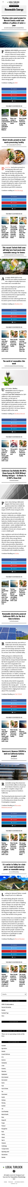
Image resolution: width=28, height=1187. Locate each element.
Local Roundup (14, 872)
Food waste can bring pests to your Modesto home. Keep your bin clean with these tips (22, 231)
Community (11, 145)
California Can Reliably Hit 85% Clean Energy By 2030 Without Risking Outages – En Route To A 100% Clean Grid (14, 474)
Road (3, 1131)
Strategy (20, 190)
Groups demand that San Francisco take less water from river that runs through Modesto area (5, 596)
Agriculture (4, 1048)
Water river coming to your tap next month (13, 120)
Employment (4, 1074)
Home (5, 1182)
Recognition (4, 1129)
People (3, 1123)
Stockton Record (20, 413)
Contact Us (14, 1183)
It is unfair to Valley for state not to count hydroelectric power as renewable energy (14, 867)
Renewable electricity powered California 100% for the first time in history (14, 616)
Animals (3, 1051)
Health (3, 1097)
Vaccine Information (6, 1007)
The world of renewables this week (14, 362)
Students (4, 1143)
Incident (3, 1106)
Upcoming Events (19, 1182)
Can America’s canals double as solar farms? (22, 733)
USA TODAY (18, 694)
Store (3, 1016)
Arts (3, 1057)
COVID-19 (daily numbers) (8, 1004)
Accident (4, 1045)
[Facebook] (14, 1171)
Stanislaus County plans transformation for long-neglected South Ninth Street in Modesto (6, 124)
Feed (16, 190)
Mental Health (5, 1114)
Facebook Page (5, 1013)
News (22, 28)
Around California (6, 1054)
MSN (16, 83)
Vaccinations (5, 1154)
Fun (2, 1091)
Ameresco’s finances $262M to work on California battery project (14, 753)
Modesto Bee (19, 304)
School (3, 1137)
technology (20, 366)
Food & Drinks (5, 1088)
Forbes (17, 553)
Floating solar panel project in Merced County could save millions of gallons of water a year (14, 22)
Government (16, 28)
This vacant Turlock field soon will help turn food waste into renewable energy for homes (13, 231)
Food (16, 145)
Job (2, 1109)
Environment (9, 28)
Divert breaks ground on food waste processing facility (22, 121)
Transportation (5, 1149)
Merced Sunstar (20, 939)
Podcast (3, 1126)
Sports (3, 1140)
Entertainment (5, 1077)
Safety (3, 1134)
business (14, 758)
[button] (24, 994)
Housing (3, 1103)
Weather (4, 1010)
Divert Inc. (8, 167)
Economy (4, 1068)
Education (4, 1071)
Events (3, 1083)
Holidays (4, 1100)
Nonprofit (4, 1120)
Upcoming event (5, 1151)
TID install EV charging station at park (13, 451)
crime (3, 1065)
